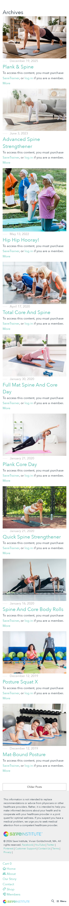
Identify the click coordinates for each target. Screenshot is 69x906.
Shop (10, 889)
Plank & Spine (18, 67)
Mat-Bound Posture (24, 754)
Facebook (27, 845)
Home (11, 869)
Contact (8, 884)
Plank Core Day (20, 464)
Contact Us (44, 848)
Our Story (9, 879)
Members (13, 894)
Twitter (50, 845)
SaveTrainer (11, 78)
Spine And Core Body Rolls (33, 609)
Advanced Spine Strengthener (21, 143)
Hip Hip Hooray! (21, 240)
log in (29, 78)
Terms (55, 848)
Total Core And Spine (26, 312)
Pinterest (8, 848)
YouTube (40, 845)
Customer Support (25, 848)
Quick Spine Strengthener (32, 537)
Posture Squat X (20, 682)
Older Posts (34, 787)
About (11, 874)
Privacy (7, 852)
